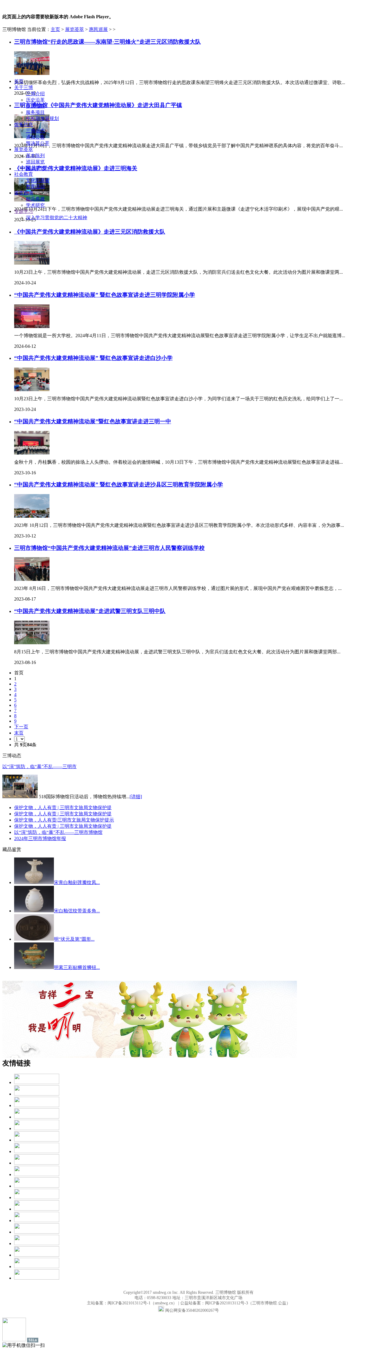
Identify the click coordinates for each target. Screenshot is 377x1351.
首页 (19, 81)
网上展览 (35, 167)
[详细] (136, 796)
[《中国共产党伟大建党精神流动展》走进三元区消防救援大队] (31, 262)
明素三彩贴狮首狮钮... (77, 967)
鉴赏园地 (23, 192)
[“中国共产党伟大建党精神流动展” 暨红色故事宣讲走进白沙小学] (31, 389)
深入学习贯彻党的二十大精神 (56, 217)
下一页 (21, 726)
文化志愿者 (37, 180)
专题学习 (23, 211)
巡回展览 (35, 161)
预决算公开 (37, 143)
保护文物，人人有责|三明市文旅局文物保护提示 (64, 819)
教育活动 (35, 186)
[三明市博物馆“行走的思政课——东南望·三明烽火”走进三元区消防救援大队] (31, 73)
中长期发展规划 (42, 118)
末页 (19, 732)
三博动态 (35, 130)
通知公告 (35, 137)
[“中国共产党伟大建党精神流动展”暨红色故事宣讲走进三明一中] (31, 452)
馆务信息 (23, 124)
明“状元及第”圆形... (74, 939)
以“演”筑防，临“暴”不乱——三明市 (39, 766)
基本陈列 (35, 155)
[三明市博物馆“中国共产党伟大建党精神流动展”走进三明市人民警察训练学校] (31, 579)
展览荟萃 (23, 149)
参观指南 (35, 106)
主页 (55, 29)
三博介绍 (35, 93)
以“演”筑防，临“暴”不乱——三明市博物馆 (58, 832)
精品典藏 (35, 198)
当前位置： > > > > (71, 29)
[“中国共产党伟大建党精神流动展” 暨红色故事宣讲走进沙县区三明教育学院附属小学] (31, 516)
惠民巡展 (98, 29)
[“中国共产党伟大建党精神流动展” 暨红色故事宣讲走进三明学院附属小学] (31, 326)
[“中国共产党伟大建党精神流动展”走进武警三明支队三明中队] (31, 642)
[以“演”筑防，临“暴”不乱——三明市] (20, 796)
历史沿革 (35, 99)
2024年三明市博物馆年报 (40, 838)
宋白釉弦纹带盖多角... (77, 910)
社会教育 (23, 174)
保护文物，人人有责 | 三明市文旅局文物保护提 (63, 807)
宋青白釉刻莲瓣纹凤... (77, 882)
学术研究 (35, 205)
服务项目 (35, 112)
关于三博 (23, 87)
